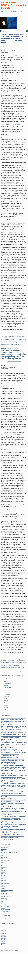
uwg (2, 903)
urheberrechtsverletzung (7, 899)
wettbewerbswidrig (5, 911)
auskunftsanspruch (5, 854)
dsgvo (2, 862)
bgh (2, 855)
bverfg (17, 337)
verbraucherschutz (5, 906)
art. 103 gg (17, 336)
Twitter (5, 709)
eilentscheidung (22, 337)
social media (4, 895)
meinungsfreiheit (5, 883)
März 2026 (3, 941)
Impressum (6, 696)
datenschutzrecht (5, 860)
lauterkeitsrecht (4, 341)
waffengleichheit (14, 344)
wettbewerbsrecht (21, 344)
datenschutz (4, 857)
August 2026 (4, 933)
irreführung (3, 873)
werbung (3, 908)
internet (3, 872)
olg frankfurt (4, 885)
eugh (2, 865)
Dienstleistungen (8, 687)
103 (2, 236)
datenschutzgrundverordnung (8, 858)
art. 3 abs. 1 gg (6, 337)
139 (19, 259)
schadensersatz (5, 893)
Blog (5, 681)
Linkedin (6, 705)
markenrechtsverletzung (7, 881)
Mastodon (6, 698)
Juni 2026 (3, 936)
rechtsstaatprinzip (18, 342)
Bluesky (6, 700)
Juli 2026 (3, 935)
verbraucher (4, 904)
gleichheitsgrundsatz (14, 339)
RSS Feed (4, 918)
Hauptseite (6, 678)
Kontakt (5, 692)
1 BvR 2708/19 (16, 124)
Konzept (6, 685)
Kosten (5, 689)
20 (5, 88)
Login (2, 926)
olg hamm (3, 886)
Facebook (6, 707)
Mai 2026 (3, 938)
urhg (2, 901)
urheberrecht (4, 898)
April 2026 (3, 939)
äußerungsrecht (12, 337)
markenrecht (10, 341)
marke (2, 878)
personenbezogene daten (7, 890)
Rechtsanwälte (7, 683)
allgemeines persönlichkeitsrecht (9, 852)
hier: (22, 329)
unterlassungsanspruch (5, 344)
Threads (6, 702)
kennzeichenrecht (22, 339)
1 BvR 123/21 (4, 52)
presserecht (15, 341)
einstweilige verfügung (5, 339)
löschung (3, 876)
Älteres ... (3, 944)
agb (2, 850)
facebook (3, 867)
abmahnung (12, 336)
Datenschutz (7, 694)
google (2, 868)
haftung (3, 870)
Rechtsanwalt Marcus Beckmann (14, 44)
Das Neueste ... (4, 943)
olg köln (3, 888)
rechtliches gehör (11, 342)
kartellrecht (3, 875)
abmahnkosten (4, 847)
